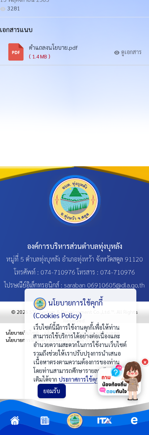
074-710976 (58, 272)
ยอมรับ (51, 391)
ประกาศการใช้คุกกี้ (80, 379)
